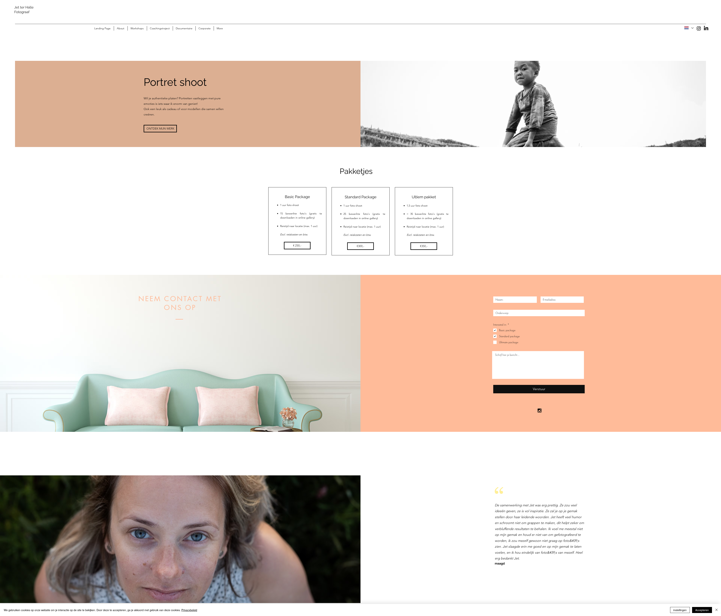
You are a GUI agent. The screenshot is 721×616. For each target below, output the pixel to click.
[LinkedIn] (706, 28)
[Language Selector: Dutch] (689, 28)
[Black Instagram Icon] (539, 410)
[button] (297, 245)
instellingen (680, 610)
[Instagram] (698, 28)
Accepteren (702, 610)
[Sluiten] (716, 610)
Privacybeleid (189, 610)
